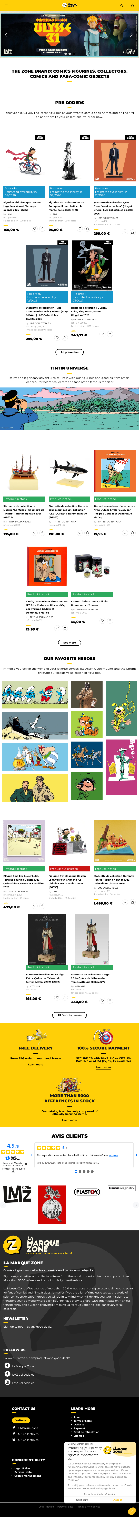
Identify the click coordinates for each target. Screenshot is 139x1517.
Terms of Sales (83, 1420)
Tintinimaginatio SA (19, 521)
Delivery (79, 1424)
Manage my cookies (88, 1506)
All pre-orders (69, 352)
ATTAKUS (35, 986)
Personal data (23, 1472)
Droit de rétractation (86, 1432)
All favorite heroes (69, 1015)
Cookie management (27, 1475)
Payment (79, 1428)
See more (69, 642)
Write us (20, 1420)
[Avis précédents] (31, 1155)
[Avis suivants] (136, 1155)
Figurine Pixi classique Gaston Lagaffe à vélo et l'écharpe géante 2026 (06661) (22, 206)
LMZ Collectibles (108, 218)
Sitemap (79, 1435)
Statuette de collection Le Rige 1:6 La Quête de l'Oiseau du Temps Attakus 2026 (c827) (90, 978)
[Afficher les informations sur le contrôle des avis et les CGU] (26, 1163)
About (78, 1417)
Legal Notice (22, 1468)
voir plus (113, 1155)
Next (136, 1205)
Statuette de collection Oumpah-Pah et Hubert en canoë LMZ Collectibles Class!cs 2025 (114, 879)
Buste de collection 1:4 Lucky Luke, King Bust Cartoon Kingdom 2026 (89, 311)
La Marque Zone (23, 1366)
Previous (3, 1205)
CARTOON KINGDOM (86, 319)
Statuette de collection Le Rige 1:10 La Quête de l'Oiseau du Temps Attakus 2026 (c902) (45, 978)
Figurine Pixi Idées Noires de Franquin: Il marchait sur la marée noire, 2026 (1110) (66, 206)
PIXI (9, 214)
